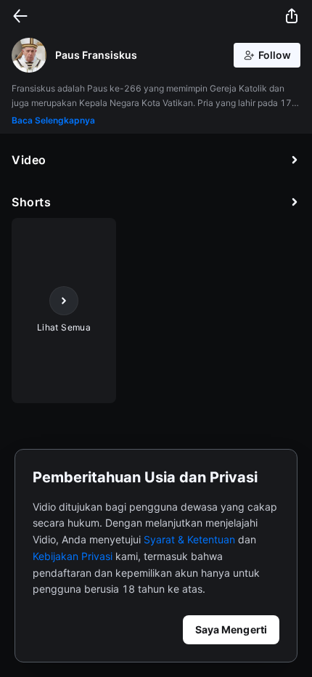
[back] (20, 16)
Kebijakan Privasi (72, 556)
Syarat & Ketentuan (189, 539)
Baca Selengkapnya (53, 120)
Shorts (31, 202)
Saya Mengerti (231, 629)
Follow (274, 55)
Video (29, 160)
